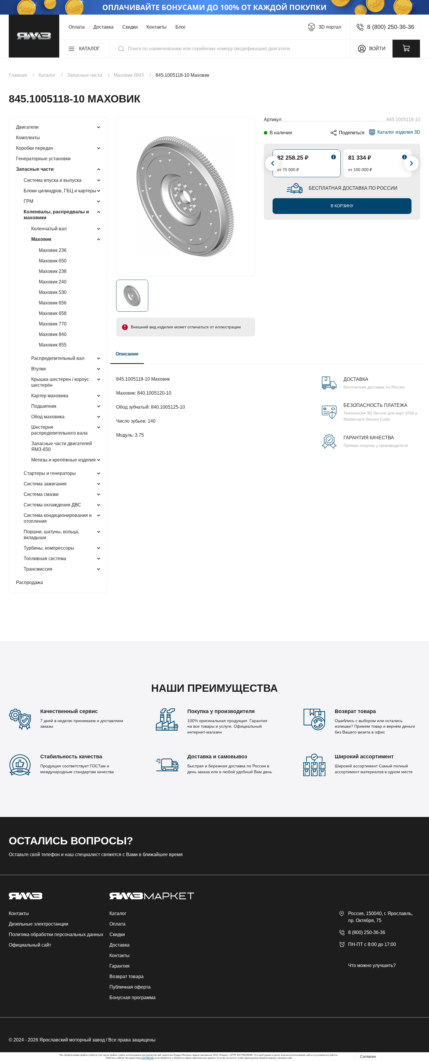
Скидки (130, 27)
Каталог (117, 913)
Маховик (41, 239)
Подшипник (43, 406)
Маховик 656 (53, 302)
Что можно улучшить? (372, 965)
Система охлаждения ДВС (52, 504)
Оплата (77, 27)
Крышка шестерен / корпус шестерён (60, 382)
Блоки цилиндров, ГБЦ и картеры (60, 190)
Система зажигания (45, 483)
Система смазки (41, 494)
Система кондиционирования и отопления (58, 518)
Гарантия (119, 966)
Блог (180, 27)
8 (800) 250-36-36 (366, 932)
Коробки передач (34, 148)
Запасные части (35, 169)
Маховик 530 (53, 292)
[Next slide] (411, 163)
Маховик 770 (53, 323)
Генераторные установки (43, 158)
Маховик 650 (53, 260)
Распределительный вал (57, 358)
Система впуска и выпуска (52, 180)
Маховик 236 (53, 250)
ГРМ (28, 201)
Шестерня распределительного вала (59, 430)
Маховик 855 (53, 344)
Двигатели (27, 127)
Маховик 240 (53, 281)
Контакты (157, 27)
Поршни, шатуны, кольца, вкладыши (51, 534)
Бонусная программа (132, 997)
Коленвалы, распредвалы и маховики (56, 214)
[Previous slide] (272, 163)
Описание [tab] (127, 353)
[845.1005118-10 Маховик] (185, 196)
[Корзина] (406, 49)
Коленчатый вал (49, 228)
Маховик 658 (53, 313)
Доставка (103, 27)
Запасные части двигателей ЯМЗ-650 (61, 446)
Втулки (38, 368)
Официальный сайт (30, 944)
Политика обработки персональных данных (56, 934)
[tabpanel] (268, 406)
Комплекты (28, 137)
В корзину (342, 205)
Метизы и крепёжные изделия (63, 459)
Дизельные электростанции (38, 923)
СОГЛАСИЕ (147, 1058)
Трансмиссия (38, 569)
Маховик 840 (53, 334)
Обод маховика (47, 416)
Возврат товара (126, 976)
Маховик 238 (53, 271)
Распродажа (29, 582)
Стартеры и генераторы (50, 473)
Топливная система (45, 558)
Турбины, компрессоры (49, 548)
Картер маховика (49, 395)
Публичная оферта (130, 987)
